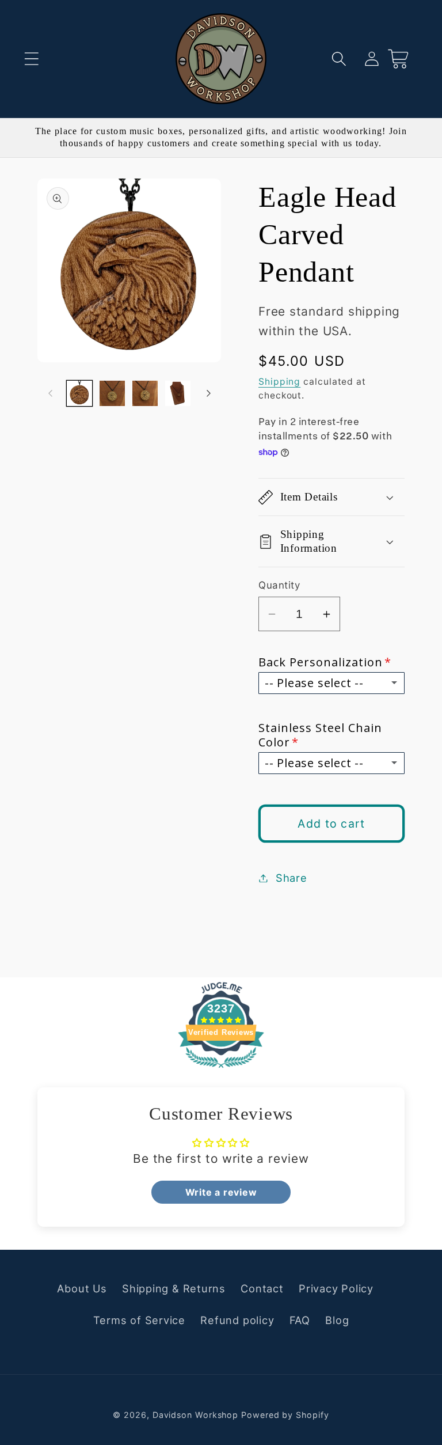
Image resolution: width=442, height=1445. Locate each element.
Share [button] (291, 877)
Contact (262, 1288)
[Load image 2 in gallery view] (112, 393)
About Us (81, 1288)
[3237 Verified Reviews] (221, 1068)
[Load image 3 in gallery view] (145, 393)
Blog (337, 1320)
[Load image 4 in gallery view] (177, 393)
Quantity (279, 585)
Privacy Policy (336, 1288)
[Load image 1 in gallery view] (79, 393)
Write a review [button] (221, 1192)
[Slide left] (50, 393)
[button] (31, 58)
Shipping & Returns (174, 1288)
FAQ (299, 1320)
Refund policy (237, 1320)
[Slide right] (208, 393)
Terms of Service (139, 1320)
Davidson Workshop (195, 1415)
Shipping (279, 381)
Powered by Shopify (285, 1415)
